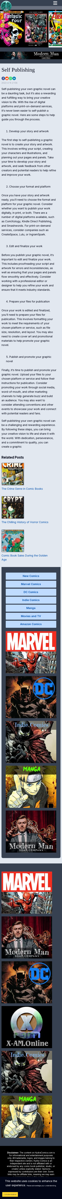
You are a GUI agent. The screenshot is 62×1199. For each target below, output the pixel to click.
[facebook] (3, 78)
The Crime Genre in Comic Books (22, 488)
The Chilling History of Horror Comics (25, 522)
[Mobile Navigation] (55, 3)
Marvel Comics (31, 584)
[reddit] (7, 78)
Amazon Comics (31, 624)
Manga (31, 608)
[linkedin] (14, 78)
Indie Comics (31, 600)
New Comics (31, 576)
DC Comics (31, 592)
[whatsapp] (10, 78)
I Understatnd (10, 1194)
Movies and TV (31, 616)
